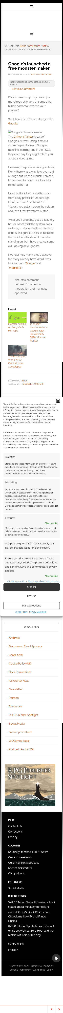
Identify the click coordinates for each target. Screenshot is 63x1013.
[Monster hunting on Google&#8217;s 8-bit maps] (17, 317)
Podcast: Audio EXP (21, 749)
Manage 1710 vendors (17, 581)
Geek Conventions (20, 672)
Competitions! (16, 873)
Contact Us (15, 826)
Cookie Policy (21, 612)
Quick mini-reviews (20, 857)
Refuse (31, 596)
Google (12, 123)
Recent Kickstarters (20, 868)
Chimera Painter (23, 136)
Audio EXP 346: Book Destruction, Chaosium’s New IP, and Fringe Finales (29, 917)
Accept (31, 587)
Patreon (14, 697)
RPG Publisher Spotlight (23, 715)
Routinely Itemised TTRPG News (28, 852)
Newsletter (15, 689)
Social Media (17, 723)
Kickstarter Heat (19, 680)
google (27, 384)
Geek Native (32, 20)
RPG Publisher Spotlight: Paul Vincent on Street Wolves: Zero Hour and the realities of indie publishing (31, 931)
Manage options (31, 605)
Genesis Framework (20, 969)
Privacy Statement (37, 612)
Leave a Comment (23, 88)
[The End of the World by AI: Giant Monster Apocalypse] (17, 350)
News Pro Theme (40, 966)
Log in (50, 969)
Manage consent (56, 958)
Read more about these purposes (43, 581)
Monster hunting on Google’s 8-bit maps (17, 327)
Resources (15, 706)
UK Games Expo (19, 740)
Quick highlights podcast (23, 862)
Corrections (15, 831)
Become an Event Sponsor (25, 646)
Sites (24, 381)
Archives (14, 637)
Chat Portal (16, 655)
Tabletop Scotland (20, 732)
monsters (15, 267)
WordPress (39, 969)
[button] (58, 400)
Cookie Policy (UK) (20, 663)
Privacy (12, 837)
